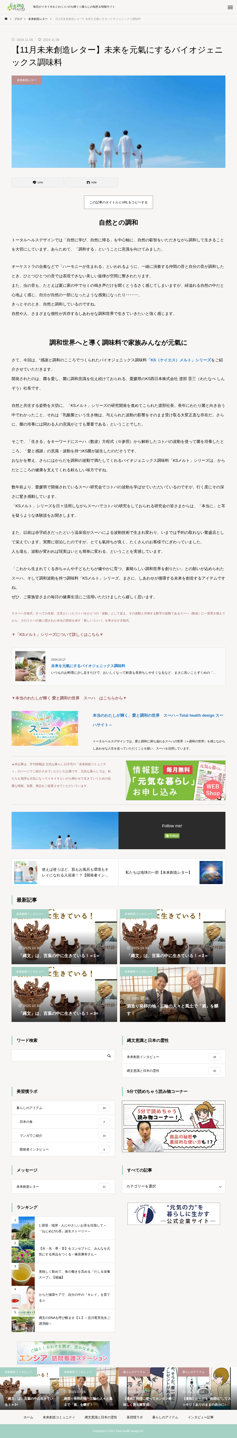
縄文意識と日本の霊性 (101, 1417)
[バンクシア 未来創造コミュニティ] (16, 7)
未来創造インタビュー (30, 913)
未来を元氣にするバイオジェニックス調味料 (88, 666)
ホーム (28, 1417)
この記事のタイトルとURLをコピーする (118, 202)
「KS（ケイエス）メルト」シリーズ (179, 360)
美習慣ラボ (135, 1417)
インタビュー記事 (201, 1417)
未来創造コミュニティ (59, 1417)
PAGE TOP (227, 1390)
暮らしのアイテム (134, 1372)
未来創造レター (26, 80)
